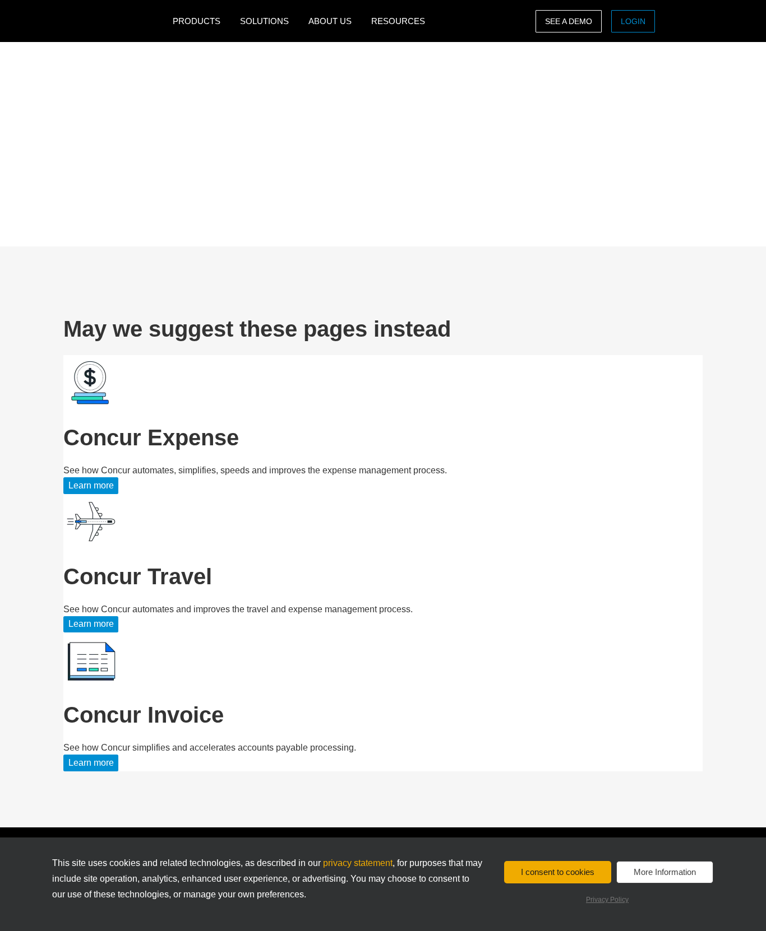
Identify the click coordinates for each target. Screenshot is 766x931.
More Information (665, 872)
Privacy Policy (607, 900)
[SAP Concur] (115, 21)
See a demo (568, 21)
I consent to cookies (557, 872)
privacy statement (358, 863)
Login (633, 21)
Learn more (91, 485)
